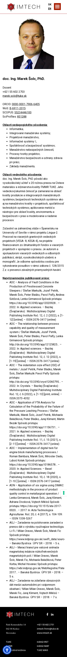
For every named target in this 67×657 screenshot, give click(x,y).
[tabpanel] (49, 6)
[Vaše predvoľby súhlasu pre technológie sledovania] (63, 493)
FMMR (9, 646)
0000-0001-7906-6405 (26, 104)
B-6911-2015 (17, 108)
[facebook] (47, 614)
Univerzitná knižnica (16, 650)
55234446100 (22, 112)
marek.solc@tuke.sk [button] (15, 96)
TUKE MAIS (42, 650)
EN (49, 8)
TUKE (8, 642)
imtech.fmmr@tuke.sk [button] (48, 628)
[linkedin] (52, 614)
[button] (7, 650)
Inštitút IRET (42, 642)
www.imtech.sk (44, 633)
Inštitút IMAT (43, 646)
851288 (21, 116)
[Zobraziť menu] (57, 6)
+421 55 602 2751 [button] (45, 624)
